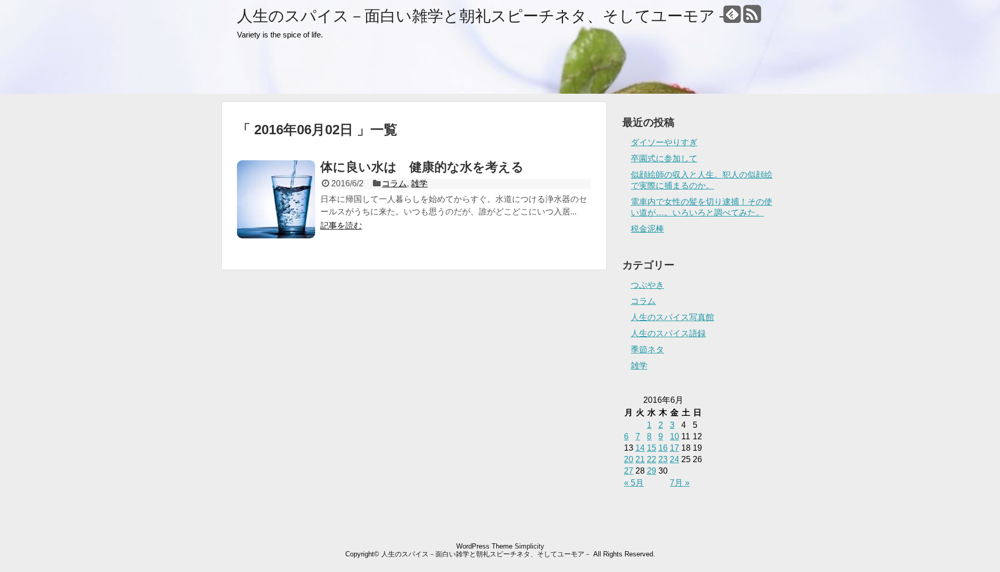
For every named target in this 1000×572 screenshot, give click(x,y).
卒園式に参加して (664, 158)
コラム (394, 183)
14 (640, 447)
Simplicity (529, 546)
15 (651, 447)
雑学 (419, 183)
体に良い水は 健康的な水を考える (422, 167)
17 (674, 447)
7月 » (680, 482)
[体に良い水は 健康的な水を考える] (276, 199)
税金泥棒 (647, 228)
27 (628, 470)
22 (651, 459)
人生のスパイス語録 (668, 333)
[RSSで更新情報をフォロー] (751, 17)
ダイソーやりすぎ (664, 142)
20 (628, 459)
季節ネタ (647, 349)
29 (651, 470)
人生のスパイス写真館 (672, 317)
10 (674, 436)
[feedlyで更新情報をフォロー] (732, 17)
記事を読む (341, 225)
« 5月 (634, 482)
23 (663, 459)
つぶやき (647, 285)
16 (663, 447)
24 (674, 459)
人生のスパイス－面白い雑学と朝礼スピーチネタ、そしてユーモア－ (484, 15)
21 (640, 459)
